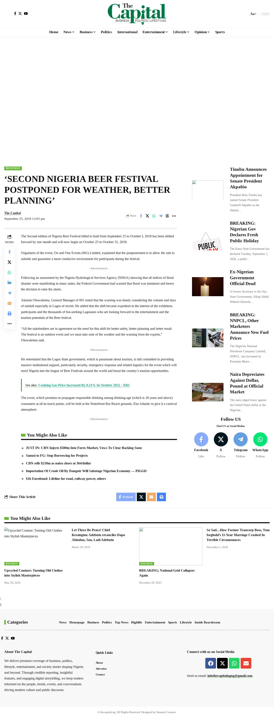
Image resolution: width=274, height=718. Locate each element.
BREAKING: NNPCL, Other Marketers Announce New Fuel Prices (249, 326)
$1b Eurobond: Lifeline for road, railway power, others (66, 478)
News (63, 622)
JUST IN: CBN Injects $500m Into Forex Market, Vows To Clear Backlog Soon (84, 448)
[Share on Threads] (167, 216)
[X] (20, 13)
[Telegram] (240, 445)
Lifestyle (186, 622)
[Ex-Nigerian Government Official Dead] (207, 286)
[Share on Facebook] (141, 216)
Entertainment (155, 622)
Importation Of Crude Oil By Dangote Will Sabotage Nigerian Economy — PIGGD (86, 471)
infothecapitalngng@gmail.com (229, 676)
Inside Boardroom (207, 622)
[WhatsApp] (260, 445)
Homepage (77, 622)
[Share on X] (147, 216)
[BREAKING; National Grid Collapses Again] (170, 546)
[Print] (9, 313)
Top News (121, 622)
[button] (8, 14)
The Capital (12, 213)
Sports (172, 622)
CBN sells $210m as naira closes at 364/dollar (58, 463)
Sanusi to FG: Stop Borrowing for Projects (57, 455)
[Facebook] (15, 13)
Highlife (136, 622)
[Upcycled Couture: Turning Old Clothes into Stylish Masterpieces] (35, 546)
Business (13, 168)
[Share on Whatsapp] (154, 216)
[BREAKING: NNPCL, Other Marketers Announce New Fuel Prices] (207, 338)
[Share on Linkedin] (9, 283)
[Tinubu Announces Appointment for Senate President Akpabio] (207, 189)
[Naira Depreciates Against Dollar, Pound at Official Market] (207, 392)
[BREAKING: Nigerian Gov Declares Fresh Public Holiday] (207, 241)
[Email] (9, 303)
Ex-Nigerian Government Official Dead (243, 277)
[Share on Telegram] (161, 216)
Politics (107, 622)
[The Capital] (137, 14)
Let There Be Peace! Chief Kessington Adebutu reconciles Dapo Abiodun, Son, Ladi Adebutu (98, 535)
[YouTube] (26, 13)
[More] (174, 216)
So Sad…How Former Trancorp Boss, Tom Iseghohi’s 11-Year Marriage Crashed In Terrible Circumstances (238, 535)
